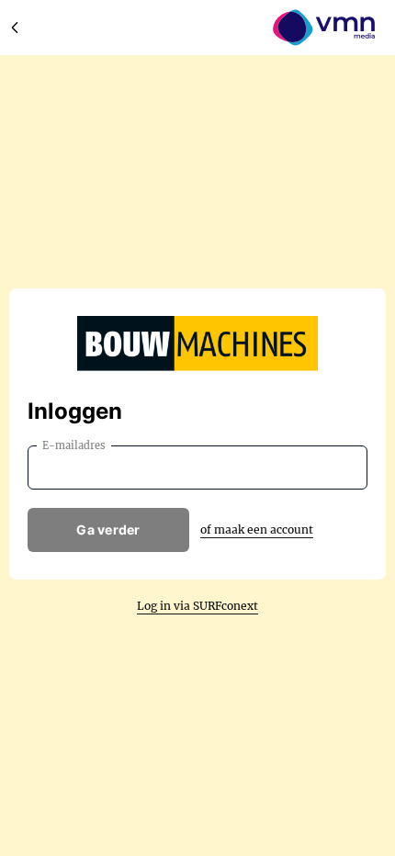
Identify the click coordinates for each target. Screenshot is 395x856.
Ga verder (108, 529)
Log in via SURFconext (197, 606)
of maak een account (256, 529)
